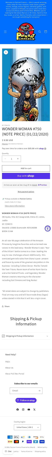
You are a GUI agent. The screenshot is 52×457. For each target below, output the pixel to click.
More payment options (26, 192)
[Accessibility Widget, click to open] (48, 229)
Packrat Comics (15, 447)
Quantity (5, 153)
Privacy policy (14, 451)
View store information (15, 206)
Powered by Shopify (28, 447)
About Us (9, 367)
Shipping (5, 144)
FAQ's (7, 361)
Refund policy (42, 447)
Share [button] (7, 306)
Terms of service (26, 451)
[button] (5, 32)
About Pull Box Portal (14, 373)
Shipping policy (40, 451)
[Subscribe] (39, 391)
